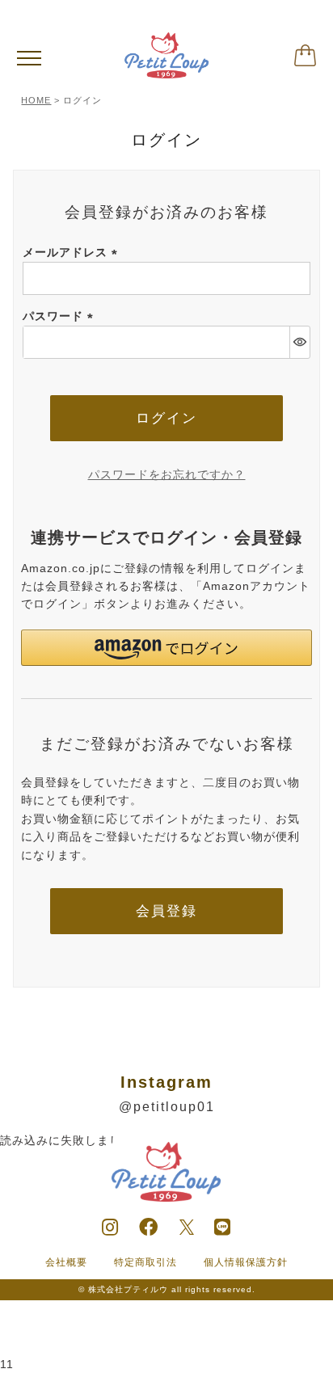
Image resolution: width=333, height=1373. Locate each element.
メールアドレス (73, 252)
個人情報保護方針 (246, 1262)
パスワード (61, 316)
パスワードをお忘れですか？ (167, 474)
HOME (36, 100)
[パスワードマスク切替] (299, 342)
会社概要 (66, 1262)
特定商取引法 (145, 1262)
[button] (166, 648)
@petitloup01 (167, 1107)
